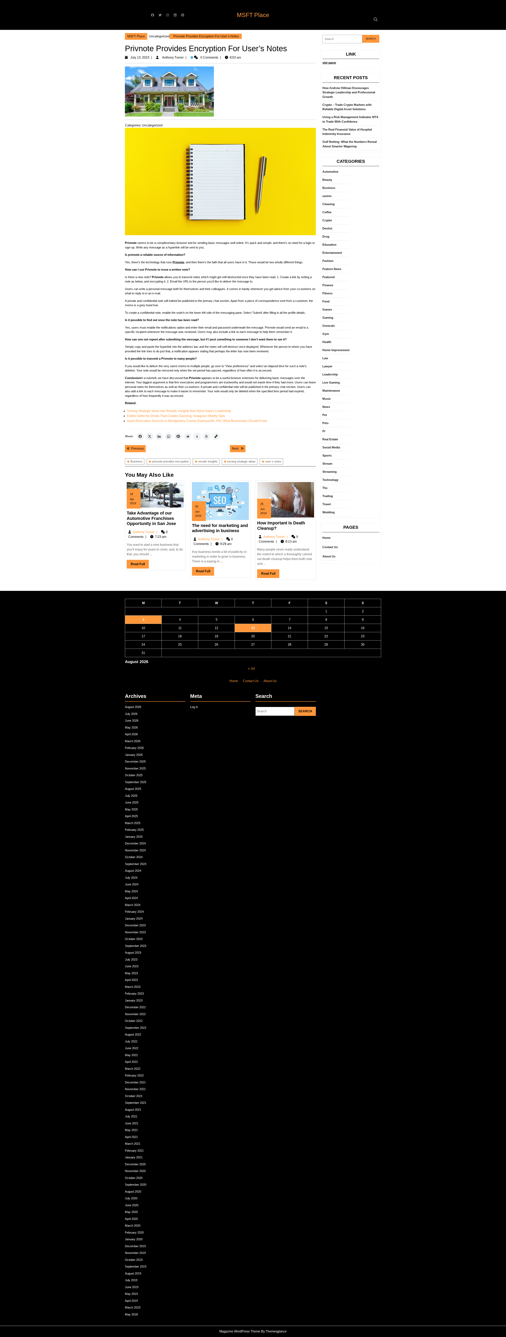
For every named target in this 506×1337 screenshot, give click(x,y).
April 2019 (131, 1300)
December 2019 (135, 1246)
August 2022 (133, 1034)
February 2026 (134, 748)
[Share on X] (149, 436)
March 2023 (132, 986)
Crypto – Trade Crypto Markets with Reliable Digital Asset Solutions (347, 107)
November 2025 (135, 768)
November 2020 (135, 1171)
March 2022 (132, 1068)
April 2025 (131, 816)
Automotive (330, 171)
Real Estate (330, 439)
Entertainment (332, 252)
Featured (328, 277)
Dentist (327, 228)
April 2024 (131, 898)
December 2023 (135, 925)
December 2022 (135, 1007)
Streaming (329, 471)
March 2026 (132, 741)
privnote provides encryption (170, 461)
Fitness (327, 293)
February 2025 (134, 829)
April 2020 (131, 1218)
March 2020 (132, 1225)
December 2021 (135, 1082)
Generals (328, 325)
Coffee (326, 212)
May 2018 (131, 1314)
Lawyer (327, 366)
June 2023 (131, 966)
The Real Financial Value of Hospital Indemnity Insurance (347, 132)
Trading (327, 496)
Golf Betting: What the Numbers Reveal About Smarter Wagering (349, 144)
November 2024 (135, 850)
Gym (325, 333)
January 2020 (134, 1239)
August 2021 (133, 1109)
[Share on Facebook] (140, 436)
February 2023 (134, 993)
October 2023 (134, 939)
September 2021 (135, 1102)
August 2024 (133, 870)
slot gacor (329, 62)
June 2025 (131, 802)
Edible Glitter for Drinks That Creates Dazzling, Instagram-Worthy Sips (176, 416)
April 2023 (131, 980)
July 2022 (131, 1041)
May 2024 (131, 891)
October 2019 (134, 1259)
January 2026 (134, 754)
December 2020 (135, 1164)
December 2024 (135, 843)
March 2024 (132, 905)
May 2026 (131, 727)
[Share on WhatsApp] (168, 436)
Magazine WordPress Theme (239, 1331)
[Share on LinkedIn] (159, 436)
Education (329, 244)
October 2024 (134, 857)
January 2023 (134, 1000)
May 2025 (131, 809)
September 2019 (135, 1266)
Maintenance (331, 390)
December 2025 (135, 761)
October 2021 (134, 1096)
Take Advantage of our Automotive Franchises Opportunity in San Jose (151, 518)
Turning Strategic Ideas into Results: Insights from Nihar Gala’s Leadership (179, 411)
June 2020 (131, 1205)
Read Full (140, 565)
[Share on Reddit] (187, 436)
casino (326, 196)
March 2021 (132, 1143)
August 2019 (133, 1273)
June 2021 (131, 1123)
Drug (325, 236)
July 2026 (131, 713)
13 (253, 628)
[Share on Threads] (206, 436)
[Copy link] (216, 436)
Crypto (327, 220)
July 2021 (131, 1116)
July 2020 (131, 1198)
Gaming (327, 317)
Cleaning (328, 204)
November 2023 (135, 932)
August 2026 (133, 707)
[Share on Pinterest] (178, 436)
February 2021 (134, 1150)
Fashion (327, 260)
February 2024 (134, 911)
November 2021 (135, 1089)
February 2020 (134, 1232)
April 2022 (131, 1061)
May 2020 (131, 1212)
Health (326, 342)
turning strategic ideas (241, 461)
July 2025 (131, 795)
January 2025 (134, 836)
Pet (324, 415)
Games (327, 309)
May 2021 (131, 1130)
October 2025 (134, 775)
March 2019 (132, 1307)
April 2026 (131, 734)
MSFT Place (253, 15)
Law (325, 358)
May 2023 (131, 973)
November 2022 (135, 1014)
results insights (208, 461)
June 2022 (131, 1048)
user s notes (273, 461)
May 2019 (131, 1293)
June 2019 (131, 1287)
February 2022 (134, 1075)
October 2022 (134, 1020)
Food (325, 301)
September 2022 (135, 1027)
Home (326, 537)
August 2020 (133, 1191)
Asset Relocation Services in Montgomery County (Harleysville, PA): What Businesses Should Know (197, 421)
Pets (325, 423)
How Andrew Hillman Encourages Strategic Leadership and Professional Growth (348, 92)
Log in (194, 707)
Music (326, 398)
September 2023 (135, 946)
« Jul (251, 668)
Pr (324, 431)
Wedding (328, 512)
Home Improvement (335, 350)
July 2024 (131, 877)
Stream (327, 463)
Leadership (330, 374)
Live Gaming (331, 382)
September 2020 (135, 1184)
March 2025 (132, 823)
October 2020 (134, 1178)
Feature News (331, 269)
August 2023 (133, 952)
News (326, 406)
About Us (328, 556)
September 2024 (135, 864)
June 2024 (131, 884)
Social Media (331, 447)
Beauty (327, 179)
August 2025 (133, 788)
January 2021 (134, 1157)
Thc (325, 488)
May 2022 (131, 1055)
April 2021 (131, 1137)
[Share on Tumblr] (197, 436)
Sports (327, 455)
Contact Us (330, 547)
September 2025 (135, 782)
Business (136, 461)
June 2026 (131, 720)
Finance (327, 285)
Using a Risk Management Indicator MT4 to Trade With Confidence (350, 119)
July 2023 (131, 959)
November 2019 (135, 1253)
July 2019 (131, 1280)
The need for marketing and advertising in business (220, 528)
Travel (326, 504)
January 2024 (134, 918)
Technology (330, 479)
